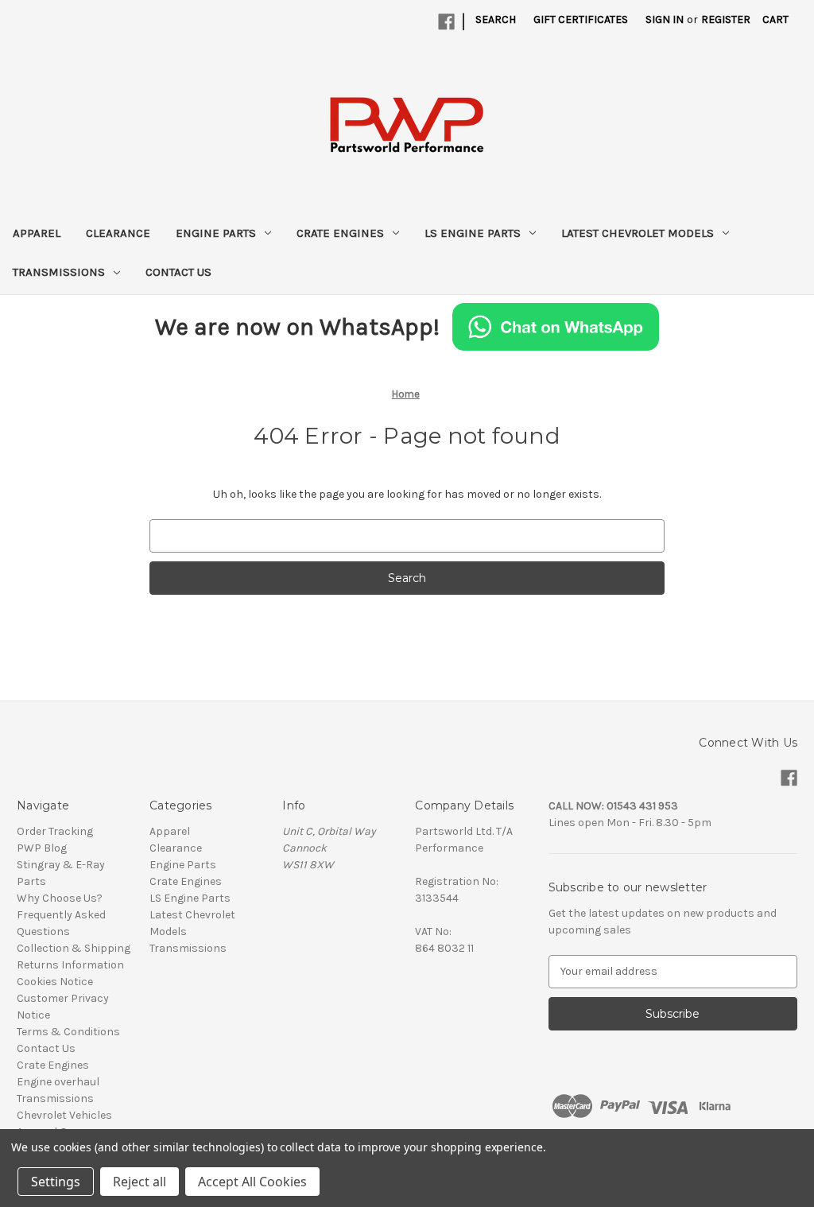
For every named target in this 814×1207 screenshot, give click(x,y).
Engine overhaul (58, 1082)
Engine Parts (216, 233)
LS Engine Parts (472, 233)
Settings (55, 1181)
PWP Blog (42, 848)
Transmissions (59, 272)
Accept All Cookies (252, 1181)
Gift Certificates (580, 19)
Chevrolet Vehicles (64, 1115)
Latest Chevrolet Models (637, 233)
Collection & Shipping (73, 948)
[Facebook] (446, 22)
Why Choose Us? (60, 898)
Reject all (139, 1181)
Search (495, 19)
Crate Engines (340, 233)
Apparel (36, 233)
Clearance (118, 233)
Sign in (664, 19)
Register (725, 19)
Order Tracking (55, 831)
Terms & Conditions (68, 1031)
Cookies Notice (55, 981)
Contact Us (178, 272)
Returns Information (70, 965)
